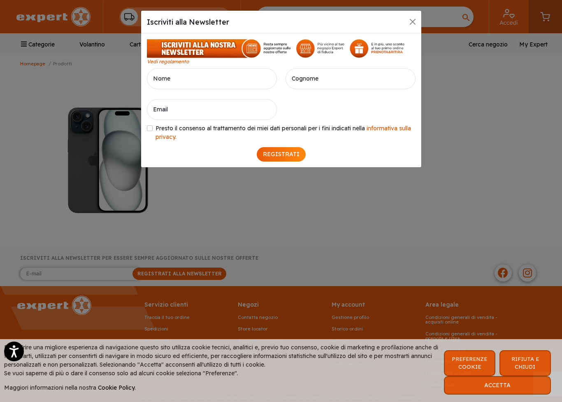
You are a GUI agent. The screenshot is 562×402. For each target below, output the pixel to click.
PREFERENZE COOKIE (469, 363)
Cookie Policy (116, 387)
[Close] (412, 22)
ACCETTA (497, 385)
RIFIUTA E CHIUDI (525, 363)
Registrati (281, 154)
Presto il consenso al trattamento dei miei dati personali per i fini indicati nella (283, 133)
